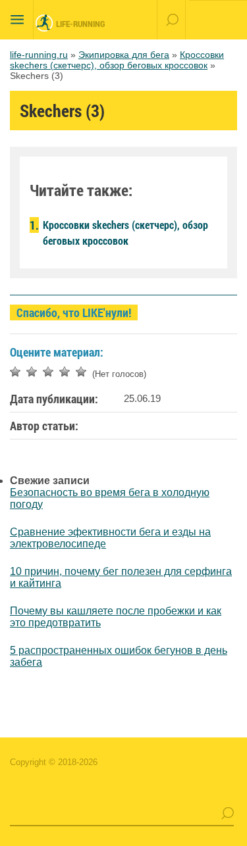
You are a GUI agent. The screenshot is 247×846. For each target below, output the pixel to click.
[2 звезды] (31, 371)
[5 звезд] (81, 371)
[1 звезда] (15, 371)
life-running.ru (39, 54)
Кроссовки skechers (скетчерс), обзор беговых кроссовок (117, 59)
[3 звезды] (48, 371)
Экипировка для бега (123, 54)
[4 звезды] (64, 371)
